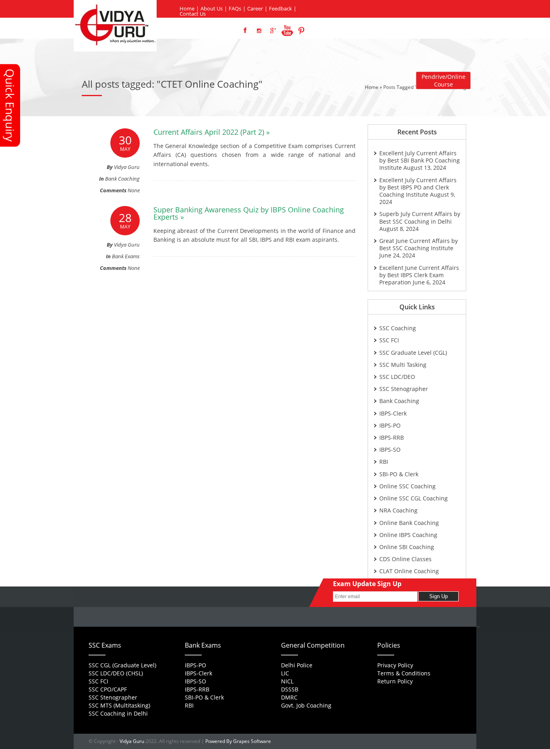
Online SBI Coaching (406, 547)
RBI (383, 461)
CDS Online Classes (405, 559)
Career (255, 8)
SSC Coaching (397, 328)
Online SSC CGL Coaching (413, 498)
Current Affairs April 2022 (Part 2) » (211, 132)
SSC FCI (389, 340)
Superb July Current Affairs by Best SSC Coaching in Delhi (419, 217)
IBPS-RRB (391, 437)
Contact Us (193, 13)
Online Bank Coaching (409, 523)
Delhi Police (296, 665)
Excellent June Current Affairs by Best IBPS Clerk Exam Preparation (419, 275)
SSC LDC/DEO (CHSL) (116, 673)
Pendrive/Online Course (443, 80)
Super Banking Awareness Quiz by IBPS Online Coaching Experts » (248, 213)
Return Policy (395, 681)
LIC (285, 673)
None (134, 190)
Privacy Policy (395, 665)
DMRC (289, 697)
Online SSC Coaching (407, 486)
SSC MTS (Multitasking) (119, 705)
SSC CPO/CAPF (108, 689)
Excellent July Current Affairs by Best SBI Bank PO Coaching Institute (419, 160)
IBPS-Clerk (393, 413)
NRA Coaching (398, 510)
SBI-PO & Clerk (398, 474)
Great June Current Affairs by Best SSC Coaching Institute (418, 244)
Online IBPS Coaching (408, 535)
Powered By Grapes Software (238, 741)
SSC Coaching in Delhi (118, 713)
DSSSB (289, 689)
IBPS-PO (390, 425)
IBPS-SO (390, 449)
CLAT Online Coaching (409, 571)
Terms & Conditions (403, 673)
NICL (287, 681)
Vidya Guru (132, 741)
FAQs (235, 8)
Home (187, 8)
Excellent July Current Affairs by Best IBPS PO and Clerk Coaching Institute (418, 187)
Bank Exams (126, 256)
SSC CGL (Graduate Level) (122, 665)
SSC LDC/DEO (397, 377)
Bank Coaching (122, 178)
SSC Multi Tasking (402, 364)
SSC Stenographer (403, 389)
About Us (212, 8)
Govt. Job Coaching (306, 705)
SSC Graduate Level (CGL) (413, 352)
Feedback (280, 8)
